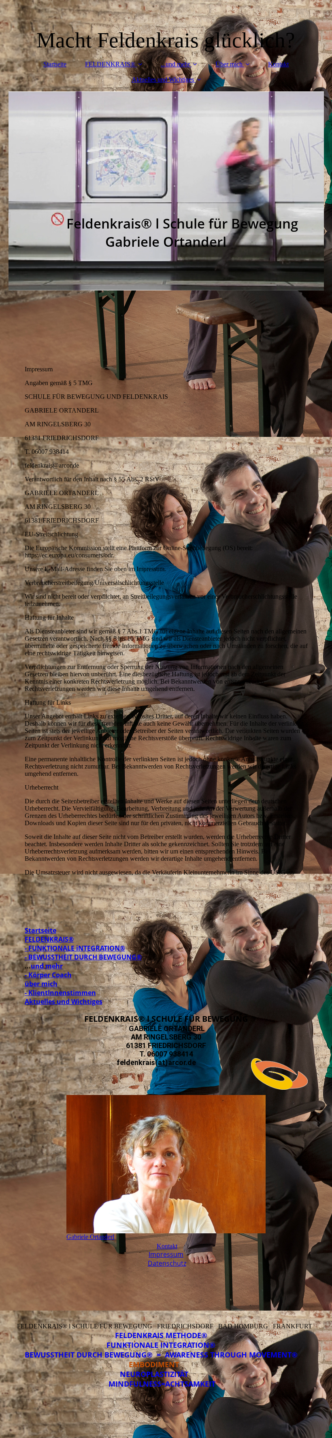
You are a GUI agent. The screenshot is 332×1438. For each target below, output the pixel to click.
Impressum (166, 1254)
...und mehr (175, 64)
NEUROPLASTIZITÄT (166, 1374)
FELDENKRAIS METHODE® (166, 1335)
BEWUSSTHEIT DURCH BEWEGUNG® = (95, 1355)
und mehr (47, 965)
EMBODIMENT (154, 1364)
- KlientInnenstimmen (60, 992)
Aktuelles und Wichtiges (163, 79)
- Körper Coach (48, 974)
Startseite (54, 64)
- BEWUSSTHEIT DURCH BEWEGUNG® (83, 957)
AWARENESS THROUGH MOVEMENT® (236, 1355)
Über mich (229, 64)
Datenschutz (167, 1263)
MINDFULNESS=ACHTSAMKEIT (166, 1384)
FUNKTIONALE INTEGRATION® (166, 1345)
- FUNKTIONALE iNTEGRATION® (75, 948)
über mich (41, 983)
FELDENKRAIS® (110, 64)
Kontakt (278, 64)
